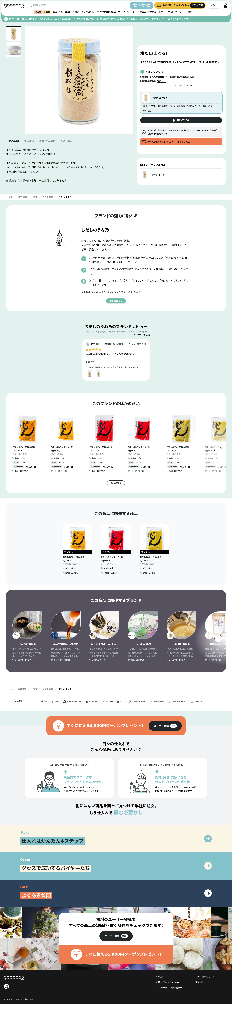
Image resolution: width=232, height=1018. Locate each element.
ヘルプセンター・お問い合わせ (169, 987)
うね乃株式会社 (157, 76)
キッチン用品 (87, 12)
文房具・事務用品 (148, 12)
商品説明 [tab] (14, 141)
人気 (39, 12)
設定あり (161, 80)
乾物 (35, 197)
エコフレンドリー (100, 292)
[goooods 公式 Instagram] (6, 986)
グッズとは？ (162, 976)
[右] (218, 450)
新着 (48, 12)
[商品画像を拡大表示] (79, 80)
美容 (67, 12)
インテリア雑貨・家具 (106, 12)
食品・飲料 (58, 12)
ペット (134, 12)
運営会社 (199, 982)
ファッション (123, 12)
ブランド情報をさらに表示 (182, 85)
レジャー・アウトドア (168, 12)
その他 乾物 (47, 197)
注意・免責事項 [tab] (47, 141)
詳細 (192, 77)
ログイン (214, 5)
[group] (165, 726)
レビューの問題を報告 (138, 344)
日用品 (75, 12)
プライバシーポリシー (204, 976)
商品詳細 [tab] (29, 141)
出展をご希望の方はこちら (167, 982)
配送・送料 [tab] (66, 141)
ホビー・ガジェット (188, 12)
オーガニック (135, 292)
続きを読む (90, 362)
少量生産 (87, 292)
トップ (9, 197)
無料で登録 (20, 458)
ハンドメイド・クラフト (118, 292)
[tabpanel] (69, 165)
